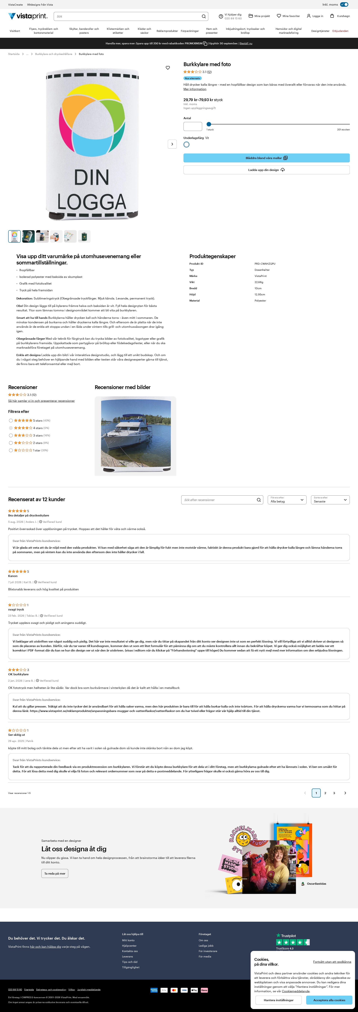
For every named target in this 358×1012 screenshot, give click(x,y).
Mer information (194, 89)
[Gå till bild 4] (56, 236)
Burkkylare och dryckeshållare (53, 53)
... (27, 54)
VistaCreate (15, 4)
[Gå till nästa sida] (345, 793)
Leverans (127, 956)
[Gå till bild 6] (84, 236)
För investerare (208, 951)
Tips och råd (130, 961)
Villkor (71, 989)
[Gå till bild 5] (70, 236)
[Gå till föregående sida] (305, 793)
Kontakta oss (130, 951)
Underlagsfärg (196, 137)
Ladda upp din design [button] (263, 170)
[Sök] (204, 16)
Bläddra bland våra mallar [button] (264, 158)
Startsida (14, 53)
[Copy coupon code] (205, 43)
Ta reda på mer (54, 873)
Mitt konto (128, 940)
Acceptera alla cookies (329, 1000)
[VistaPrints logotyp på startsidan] (28, 16)
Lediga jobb (206, 945)
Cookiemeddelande (296, 991)
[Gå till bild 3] (42, 236)
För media (205, 956)
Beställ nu (246, 43)
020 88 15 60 (15, 989)
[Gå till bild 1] (14, 236)
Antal (187, 118)
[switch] (335, 4)
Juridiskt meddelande (89, 989)
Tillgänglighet (130, 967)
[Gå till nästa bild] (172, 144)
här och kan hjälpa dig (45, 946)
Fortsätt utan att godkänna (332, 961)
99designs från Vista (40, 4)
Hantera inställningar (278, 1000)
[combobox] (128, 16)
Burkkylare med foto (91, 53)
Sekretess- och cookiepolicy (51, 989)
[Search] (259, 500)
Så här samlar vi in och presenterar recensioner (41, 400)
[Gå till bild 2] (28, 236)
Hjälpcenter (129, 945)
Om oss (203, 940)
